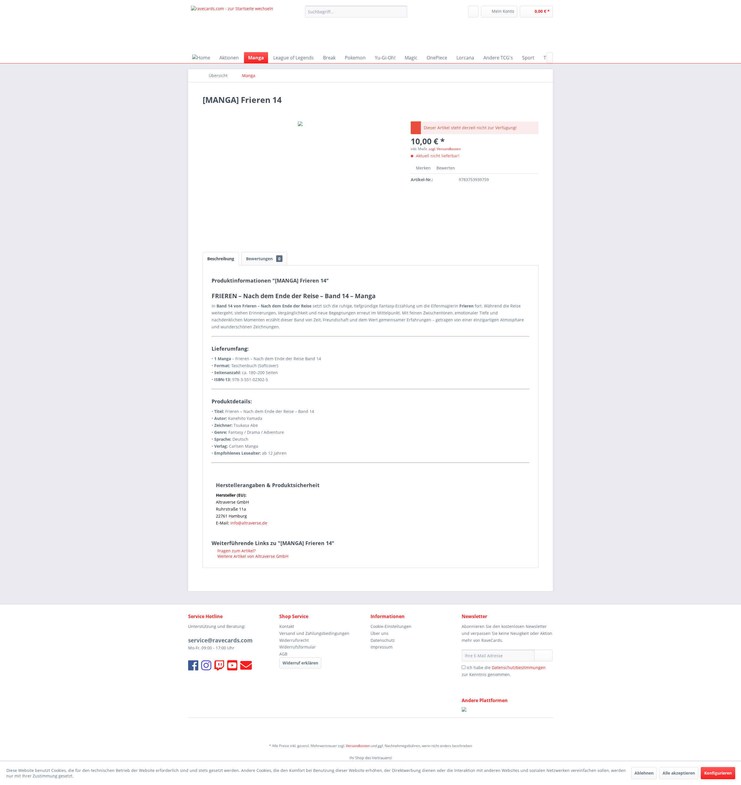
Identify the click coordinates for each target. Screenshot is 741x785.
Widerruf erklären (300, 663)
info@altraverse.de (248, 523)
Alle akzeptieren (679, 773)
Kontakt (286, 626)
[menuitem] (356, 11)
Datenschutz (382, 640)
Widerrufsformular (297, 647)
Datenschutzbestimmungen (519, 667)
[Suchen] (402, 11)
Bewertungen (263, 258)
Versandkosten (358, 745)
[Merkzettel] (473, 11)
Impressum (381, 647)
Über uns (379, 633)
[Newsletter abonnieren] (543, 655)
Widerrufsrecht (294, 640)
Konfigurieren (718, 773)
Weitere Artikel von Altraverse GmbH (252, 556)
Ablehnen (644, 773)
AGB (283, 654)
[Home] (201, 57)
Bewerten (445, 168)
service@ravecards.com (220, 640)
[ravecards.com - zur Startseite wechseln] (232, 27)
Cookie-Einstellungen (390, 626)
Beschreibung (220, 258)
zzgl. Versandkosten (445, 148)
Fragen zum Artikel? (236, 550)
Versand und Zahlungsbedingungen (314, 633)
